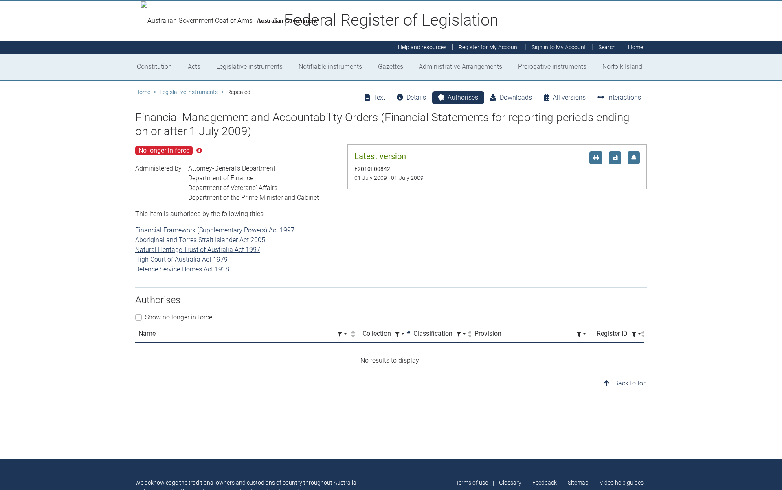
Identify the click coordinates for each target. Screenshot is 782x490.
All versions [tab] (569, 97)
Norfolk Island (622, 66)
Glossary (510, 482)
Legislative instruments (249, 66)
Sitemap (578, 482)
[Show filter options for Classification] (461, 334)
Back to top (630, 383)
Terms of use (472, 482)
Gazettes (390, 66)
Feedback (544, 482)
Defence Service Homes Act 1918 (182, 269)
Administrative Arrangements (460, 66)
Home (142, 92)
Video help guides (622, 482)
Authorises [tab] (463, 97)
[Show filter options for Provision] (581, 334)
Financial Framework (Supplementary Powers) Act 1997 (214, 230)
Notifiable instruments (330, 66)
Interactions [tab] (624, 97)
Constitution (154, 66)
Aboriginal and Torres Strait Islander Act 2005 (200, 240)
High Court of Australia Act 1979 (181, 259)
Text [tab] (379, 97)
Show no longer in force (178, 317)
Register (489, 47)
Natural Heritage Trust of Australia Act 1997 (197, 250)
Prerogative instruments (552, 66)
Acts (194, 66)
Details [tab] (416, 97)
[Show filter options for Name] (342, 334)
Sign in (559, 47)
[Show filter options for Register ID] (636, 334)
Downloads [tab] (516, 97)
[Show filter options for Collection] (399, 334)
